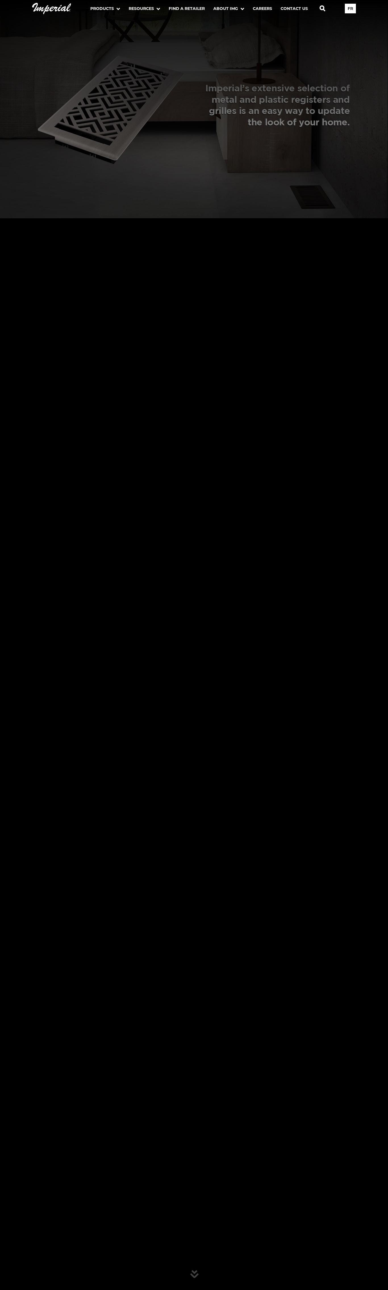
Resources (142, 8)
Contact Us (294, 8)
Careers (262, 8)
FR (350, 8)
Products (102, 8)
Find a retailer (187, 8)
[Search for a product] (322, 8)
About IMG (226, 8)
